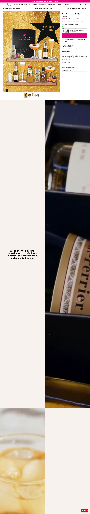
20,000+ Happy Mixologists (41, 8)
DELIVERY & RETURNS (66, 70)
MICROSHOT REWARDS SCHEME (69, 67)
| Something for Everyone (12, 8)
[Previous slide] (4, 51)
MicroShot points (67, 59)
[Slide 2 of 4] (29, 95)
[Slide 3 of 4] (33, 95)
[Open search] (80, 4)
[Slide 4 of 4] (37, 95)
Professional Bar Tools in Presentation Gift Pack (78, 30)
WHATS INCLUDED (66, 62)
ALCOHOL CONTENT (66, 65)
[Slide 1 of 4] (25, 95)
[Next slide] (59, 51)
